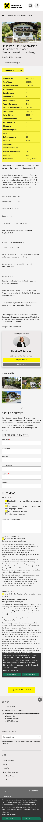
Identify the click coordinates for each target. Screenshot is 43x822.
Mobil (30, 356)
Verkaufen (5, 768)
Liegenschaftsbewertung (10, 772)
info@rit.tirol (10, 707)
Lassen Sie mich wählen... (9, 814)
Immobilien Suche (8, 760)
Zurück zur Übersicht (22, 690)
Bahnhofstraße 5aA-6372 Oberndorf (22, 717)
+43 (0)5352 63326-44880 (14, 710)
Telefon (23, 356)
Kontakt (4, 780)
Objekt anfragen (22, 360)
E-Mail (14, 356)
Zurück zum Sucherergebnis (12, 63)
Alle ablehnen (11, 819)
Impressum (7, 791)
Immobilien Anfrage (8, 776)
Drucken (22, 364)
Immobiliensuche (9, 731)
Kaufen (4, 764)
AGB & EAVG (7, 796)
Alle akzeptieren (31, 819)
